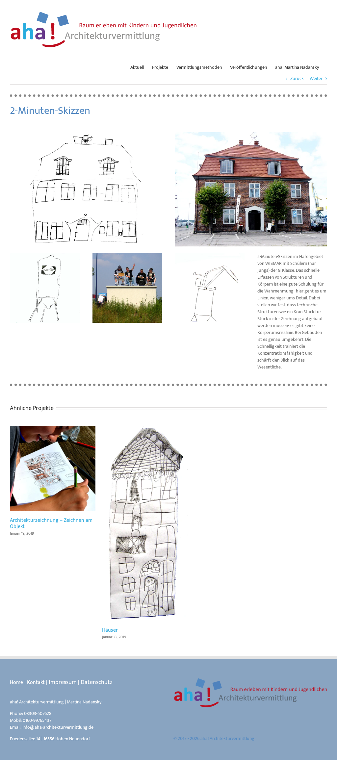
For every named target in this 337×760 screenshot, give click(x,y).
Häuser (145, 523)
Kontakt (36, 682)
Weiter (316, 78)
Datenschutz (96, 682)
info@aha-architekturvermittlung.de (57, 727)
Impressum (63, 682)
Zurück (297, 78)
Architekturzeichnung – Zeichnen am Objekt (53, 468)
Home (16, 682)
